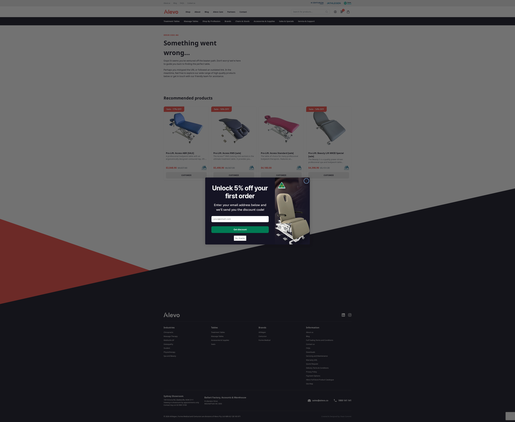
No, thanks (240, 238)
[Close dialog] (306, 181)
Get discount (240, 229)
